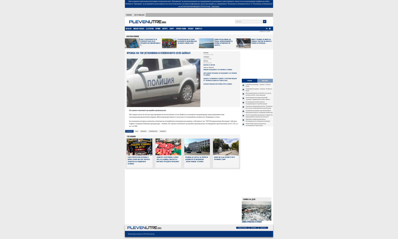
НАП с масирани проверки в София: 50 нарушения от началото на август (259, 116)
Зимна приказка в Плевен (252, 222)
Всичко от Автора (209, 65)
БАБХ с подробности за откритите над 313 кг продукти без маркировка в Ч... (150, 42)
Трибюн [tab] (249, 81)
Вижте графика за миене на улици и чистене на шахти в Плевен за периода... (261, 41)
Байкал (163, 131)
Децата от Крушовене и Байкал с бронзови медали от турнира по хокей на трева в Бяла (220, 79)
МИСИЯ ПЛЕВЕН (138, 28)
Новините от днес (265, 31)
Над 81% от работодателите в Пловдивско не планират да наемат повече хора (258, 121)
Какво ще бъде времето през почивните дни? (224, 158)
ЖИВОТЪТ (198, 28)
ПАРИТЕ (165, 28)
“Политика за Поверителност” (239, 3)
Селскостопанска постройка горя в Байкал (217, 84)
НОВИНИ (129, 15)
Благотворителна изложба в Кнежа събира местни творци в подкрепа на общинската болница (139, 160)
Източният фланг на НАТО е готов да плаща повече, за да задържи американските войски (258, 95)
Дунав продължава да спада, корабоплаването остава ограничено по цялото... (223, 42)
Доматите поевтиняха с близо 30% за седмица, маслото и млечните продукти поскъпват (168, 159)
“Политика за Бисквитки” (262, 3)
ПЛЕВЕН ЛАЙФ (181, 28)
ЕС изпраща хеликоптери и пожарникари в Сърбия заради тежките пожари (256, 103)
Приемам (215, 6)
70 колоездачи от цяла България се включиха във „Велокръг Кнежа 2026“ (187, 41)
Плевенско (153, 131)
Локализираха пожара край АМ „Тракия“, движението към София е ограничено (258, 99)
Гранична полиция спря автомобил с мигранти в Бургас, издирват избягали (259, 111)
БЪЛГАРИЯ (150, 28)
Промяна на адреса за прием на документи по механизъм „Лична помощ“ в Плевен (196, 159)
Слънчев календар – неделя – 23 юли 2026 (258, 85)
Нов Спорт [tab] (265, 81)
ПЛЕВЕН (190, 28)
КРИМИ (157, 28)
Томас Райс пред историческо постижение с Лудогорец (256, 124)
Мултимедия (139, 15)
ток (136, 131)
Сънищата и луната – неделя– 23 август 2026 (259, 90)
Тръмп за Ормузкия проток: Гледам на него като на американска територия (259, 107)
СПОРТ (171, 28)
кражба (143, 131)
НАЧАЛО (129, 28)
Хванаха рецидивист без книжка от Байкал (217, 69)
